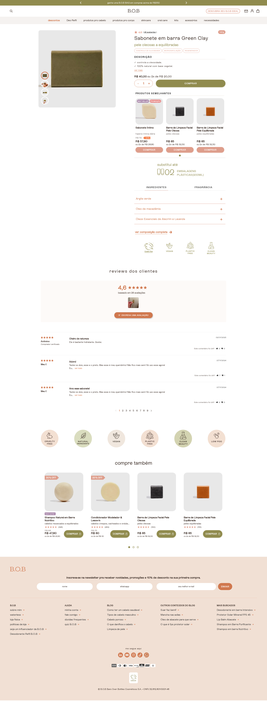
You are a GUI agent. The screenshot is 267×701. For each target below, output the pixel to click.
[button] (218, 348)
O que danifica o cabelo (120, 624)
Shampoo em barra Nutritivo (232, 629)
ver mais (138, 70)
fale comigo (71, 614)
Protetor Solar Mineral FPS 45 (234, 614)
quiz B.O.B (70, 624)
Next (186, 2)
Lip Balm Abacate (226, 619)
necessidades (211, 20)
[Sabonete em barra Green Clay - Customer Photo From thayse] (133, 301)
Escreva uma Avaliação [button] (135, 315)
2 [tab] (133, 547)
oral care (162, 20)
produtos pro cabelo (94, 20)
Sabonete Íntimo (145, 127)
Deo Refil (72, 20)
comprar (190, 83)
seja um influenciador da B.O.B (27, 629)
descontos (54, 20)
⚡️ (133, 3)
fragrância (203, 187)
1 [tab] (129, 547)
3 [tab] (137, 547)
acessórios (191, 20)
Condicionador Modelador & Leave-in (106, 519)
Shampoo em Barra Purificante (234, 624)
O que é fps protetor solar (175, 624)
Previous (80, 2)
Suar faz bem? (168, 609)
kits (176, 20)
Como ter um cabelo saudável (123, 609)
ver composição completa (151, 232)
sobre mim (16, 609)
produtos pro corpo (123, 20)
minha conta (71, 609)
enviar (225, 586)
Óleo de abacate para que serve (178, 619)
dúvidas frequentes (75, 619)
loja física (15, 619)
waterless (15, 614)
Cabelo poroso (115, 619)
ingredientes (156, 187)
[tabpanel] (149, 126)
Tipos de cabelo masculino (121, 614)
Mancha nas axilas (170, 614)
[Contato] (246, 11)
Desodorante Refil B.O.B (23, 633)
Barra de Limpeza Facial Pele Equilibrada (210, 129)
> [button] (151, 411)
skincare (146, 20)
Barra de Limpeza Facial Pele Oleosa (179, 129)
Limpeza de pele (116, 629)
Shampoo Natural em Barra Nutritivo (60, 519)
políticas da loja (18, 624)
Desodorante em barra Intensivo (235, 609)
